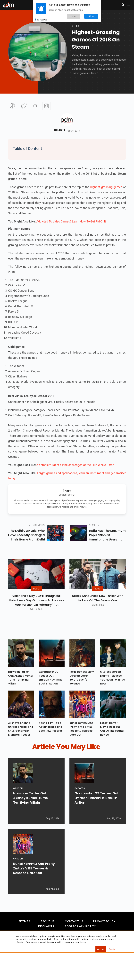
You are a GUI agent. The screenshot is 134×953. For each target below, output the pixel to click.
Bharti (59, 130)
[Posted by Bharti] (67, 119)
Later (73, 16)
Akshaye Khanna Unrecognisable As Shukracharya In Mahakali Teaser (20, 729)
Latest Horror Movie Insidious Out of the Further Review (112, 729)
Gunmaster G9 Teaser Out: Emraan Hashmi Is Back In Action (50, 677)
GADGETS (18, 788)
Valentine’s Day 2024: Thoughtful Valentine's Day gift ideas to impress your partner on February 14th (36, 600)
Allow (91, 16)
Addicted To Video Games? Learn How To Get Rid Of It (71, 221)
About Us (47, 921)
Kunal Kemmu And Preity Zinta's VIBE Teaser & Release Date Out (81, 729)
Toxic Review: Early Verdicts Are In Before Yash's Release (81, 677)
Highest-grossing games (106, 187)
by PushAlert (42, 19)
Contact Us (74, 921)
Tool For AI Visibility (80, 926)
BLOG (36, 588)
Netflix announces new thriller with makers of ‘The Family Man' (97, 598)
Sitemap (24, 921)
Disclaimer (46, 926)
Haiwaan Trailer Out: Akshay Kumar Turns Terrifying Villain (20, 677)
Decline (112, 949)
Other (75, 26)
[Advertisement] (12, 67)
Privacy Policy (104, 921)
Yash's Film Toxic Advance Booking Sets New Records (51, 727)
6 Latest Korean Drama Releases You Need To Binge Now (112, 677)
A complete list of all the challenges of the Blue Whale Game (75, 465)
